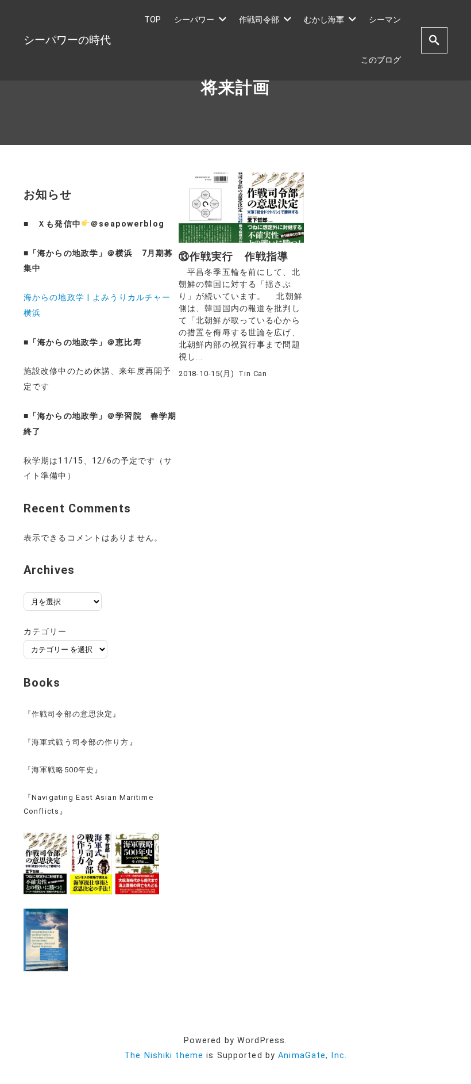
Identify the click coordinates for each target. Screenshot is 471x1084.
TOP (152, 20)
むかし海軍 (324, 20)
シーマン (385, 20)
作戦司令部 (259, 20)
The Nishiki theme (163, 1055)
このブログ (381, 60)
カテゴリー (45, 632)
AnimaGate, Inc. (312, 1055)
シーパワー (194, 20)
